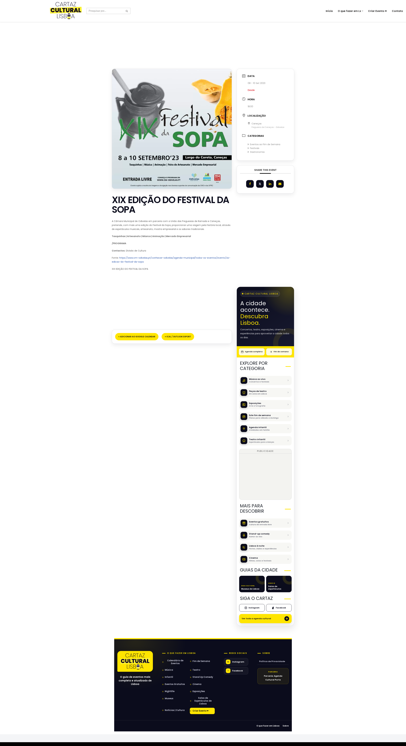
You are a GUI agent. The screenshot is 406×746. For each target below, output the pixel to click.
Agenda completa (253, 351)
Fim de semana (281, 351)
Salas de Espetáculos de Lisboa (203, 700)
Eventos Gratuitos (175, 684)
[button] (362, 11)
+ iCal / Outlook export (178, 336)
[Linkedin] (270, 184)
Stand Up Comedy (203, 677)
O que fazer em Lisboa (181, 653)
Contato (397, 11)
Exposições (199, 691)
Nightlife (169, 691)
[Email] (280, 184)
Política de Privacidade (272, 661)
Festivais (254, 148)
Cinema (197, 684)
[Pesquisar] (127, 11)
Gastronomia (257, 152)
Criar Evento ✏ (377, 11)
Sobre (266, 653)
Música (169, 669)
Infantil (169, 677)
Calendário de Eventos (175, 662)
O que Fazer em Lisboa (267, 725)
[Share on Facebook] (250, 184)
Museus (169, 698)
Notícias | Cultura (175, 710)
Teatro (196, 669)
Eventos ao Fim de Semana (265, 144)
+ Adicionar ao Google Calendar (136, 336)
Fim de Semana (201, 661)
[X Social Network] (260, 184)
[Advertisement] (203, 40)
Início (329, 11)
